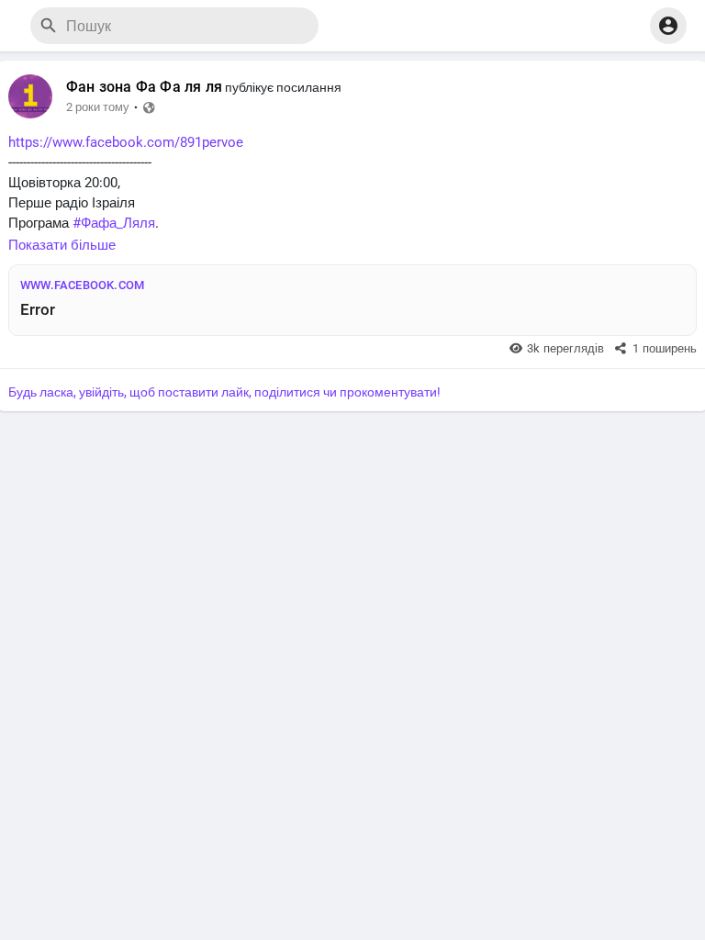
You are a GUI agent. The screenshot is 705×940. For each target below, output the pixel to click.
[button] (668, 25)
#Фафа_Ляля (114, 223)
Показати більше (62, 245)
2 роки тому (97, 107)
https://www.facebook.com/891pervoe (125, 142)
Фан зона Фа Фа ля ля (144, 87)
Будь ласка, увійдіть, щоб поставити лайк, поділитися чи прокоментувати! (224, 392)
